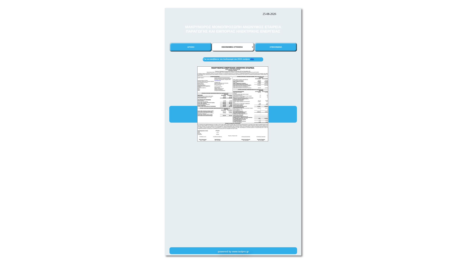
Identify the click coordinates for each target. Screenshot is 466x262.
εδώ (252, 59)
